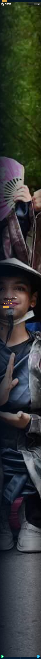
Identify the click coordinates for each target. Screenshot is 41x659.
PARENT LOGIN (30, 1)
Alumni (35, 1)
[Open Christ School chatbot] (38, 656)
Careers (38, 1)
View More (6, 306)
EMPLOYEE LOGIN (24, 1)
